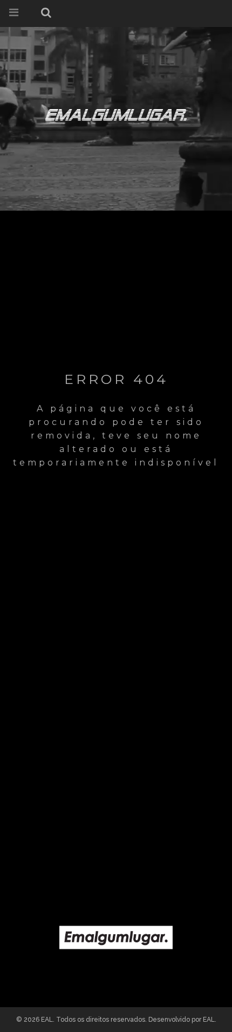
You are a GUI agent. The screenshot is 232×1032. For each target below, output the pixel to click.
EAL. (209, 1019)
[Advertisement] (116, 750)
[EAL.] (116, 112)
